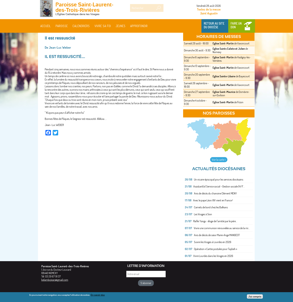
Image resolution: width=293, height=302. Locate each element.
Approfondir (139, 26)
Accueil (45, 26)
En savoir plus (98, 295)
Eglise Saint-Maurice (224, 92)
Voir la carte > (219, 159)
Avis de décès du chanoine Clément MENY (215, 193)
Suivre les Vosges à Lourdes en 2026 (212, 242)
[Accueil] (46, 9)
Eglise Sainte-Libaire (224, 76)
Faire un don (236, 25)
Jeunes (120, 26)
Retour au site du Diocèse (214, 25)
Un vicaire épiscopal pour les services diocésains (218, 179)
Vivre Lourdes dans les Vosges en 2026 (213, 256)
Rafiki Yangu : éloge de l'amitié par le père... (215, 221)
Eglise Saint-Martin (223, 43)
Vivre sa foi (103, 26)
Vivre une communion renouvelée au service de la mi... (222, 228)
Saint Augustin (208, 13)
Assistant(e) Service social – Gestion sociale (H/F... (219, 186)
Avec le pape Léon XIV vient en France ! (213, 200)
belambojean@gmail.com (54, 279)
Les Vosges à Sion (203, 214)
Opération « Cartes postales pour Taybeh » (215, 249)
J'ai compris (254, 296)
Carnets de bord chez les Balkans (211, 207)
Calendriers (81, 26)
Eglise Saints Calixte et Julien (229, 48)
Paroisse (62, 26)
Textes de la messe (209, 9)
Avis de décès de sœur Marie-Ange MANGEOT (217, 235)
